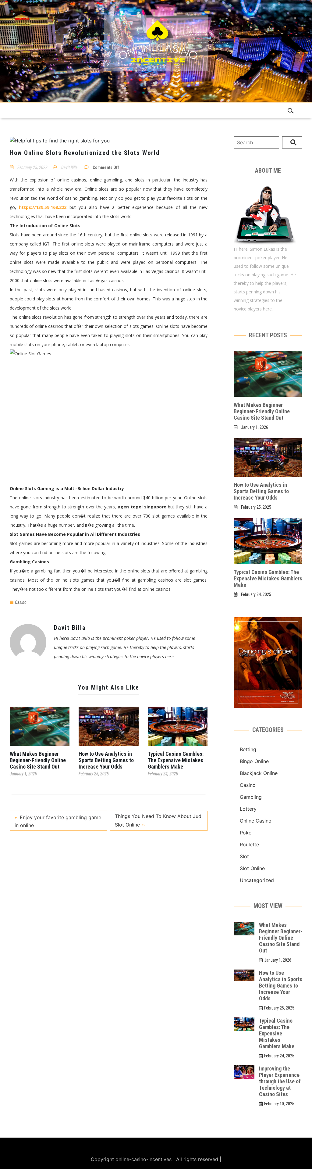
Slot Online (252, 868)
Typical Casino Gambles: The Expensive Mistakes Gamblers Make (176, 760)
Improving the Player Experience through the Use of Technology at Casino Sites (280, 1081)
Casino (21, 602)
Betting (248, 749)
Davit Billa (69, 167)
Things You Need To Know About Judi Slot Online (159, 820)
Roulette (249, 844)
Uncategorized (257, 880)
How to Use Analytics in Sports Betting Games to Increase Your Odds (106, 760)
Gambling (251, 797)
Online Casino (255, 821)
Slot (244, 856)
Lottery (248, 809)
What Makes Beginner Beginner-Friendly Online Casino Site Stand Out (38, 760)
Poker (246, 833)
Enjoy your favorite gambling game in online (58, 821)
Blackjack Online (259, 773)
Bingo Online (254, 761)
